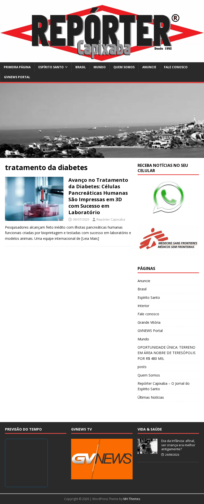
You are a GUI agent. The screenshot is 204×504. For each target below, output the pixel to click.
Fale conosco (176, 67)
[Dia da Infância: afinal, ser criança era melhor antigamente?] (147, 451)
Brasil (80, 67)
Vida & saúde (150, 429)
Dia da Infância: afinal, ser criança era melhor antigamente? (178, 445)
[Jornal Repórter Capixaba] (102, 59)
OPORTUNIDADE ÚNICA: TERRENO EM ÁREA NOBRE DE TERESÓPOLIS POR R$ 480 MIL (167, 353)
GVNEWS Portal (17, 77)
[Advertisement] (102, 120)
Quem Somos (124, 67)
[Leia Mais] (90, 238)
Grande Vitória (149, 322)
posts (142, 366)
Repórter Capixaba (111, 219)
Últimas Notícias (151, 397)
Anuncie (149, 67)
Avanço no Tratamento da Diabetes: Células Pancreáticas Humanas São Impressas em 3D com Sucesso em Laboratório (98, 196)
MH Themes (131, 499)
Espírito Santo (51, 67)
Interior (143, 305)
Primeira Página (17, 67)
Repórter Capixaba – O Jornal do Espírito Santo (164, 386)
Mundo (100, 67)
